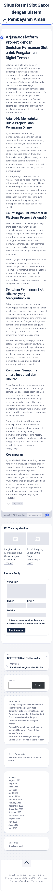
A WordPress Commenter (20, 757)
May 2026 (12, 790)
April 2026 (13, 793)
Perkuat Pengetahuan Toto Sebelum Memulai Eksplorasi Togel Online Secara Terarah (25, 730)
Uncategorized (34, 515)
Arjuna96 (23, 68)
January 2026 (14, 803)
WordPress (25, 881)
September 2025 (16, 815)
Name (10, 601)
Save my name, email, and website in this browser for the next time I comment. (26, 622)
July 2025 (12, 822)
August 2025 (14, 819)
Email (30, 601)
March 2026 (14, 796)
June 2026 (13, 787)
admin (23, 515)
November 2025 (15, 809)
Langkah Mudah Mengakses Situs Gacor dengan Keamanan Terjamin (13, 556)
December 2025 (15, 806)
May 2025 (12, 828)
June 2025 (13, 825)
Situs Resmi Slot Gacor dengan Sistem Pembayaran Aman (26, 12)
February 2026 (15, 799)
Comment (12, 582)
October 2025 (14, 812)
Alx (42, 881)
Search (11, 680)
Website (11, 610)
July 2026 (12, 783)
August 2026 (14, 780)
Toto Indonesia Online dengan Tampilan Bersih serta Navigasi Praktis (23, 720)
